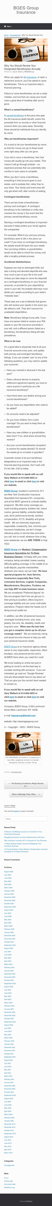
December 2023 (9, 974)
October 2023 (9, 980)
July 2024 (7, 951)
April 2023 (7, 999)
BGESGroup (29, 71)
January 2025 (9, 932)
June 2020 (7, 1105)
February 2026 (9, 891)
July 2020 (7, 1101)
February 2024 (9, 967)
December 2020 (9, 1085)
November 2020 (9, 1089)
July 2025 (7, 913)
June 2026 (7, 878)
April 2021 (7, 1073)
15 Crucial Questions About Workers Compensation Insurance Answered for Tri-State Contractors (26, 850)
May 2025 (7, 919)
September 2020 (10, 1095)
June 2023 (7, 993)
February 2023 (9, 1006)
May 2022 (7, 1034)
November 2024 (9, 939)
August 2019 (8, 1137)
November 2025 (9, 900)
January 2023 (9, 1009)
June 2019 (7, 1143)
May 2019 (7, 1146)
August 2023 (8, 986)
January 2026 (9, 894)
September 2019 (10, 1133)
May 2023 (7, 996)
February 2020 (9, 1117)
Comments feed (9, 1184)
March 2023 (8, 1002)
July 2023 (7, 990)
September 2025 (10, 907)
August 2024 (8, 948)
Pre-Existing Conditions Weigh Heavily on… (26, 784)
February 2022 (9, 1041)
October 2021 (9, 1054)
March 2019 (8, 1153)
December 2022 (9, 1012)
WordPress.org (9, 1187)
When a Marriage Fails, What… (26, 794)
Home (6, 35)
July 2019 (7, 1140)
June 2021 (7, 1066)
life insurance (30, 77)
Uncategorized (15, 35)
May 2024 (7, 958)
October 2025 (9, 903)
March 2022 (8, 1038)
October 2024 (9, 942)
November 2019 (9, 1127)
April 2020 (7, 1111)
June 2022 (7, 1031)
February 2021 (9, 1079)
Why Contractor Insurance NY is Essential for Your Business (25, 840)
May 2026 (7, 881)
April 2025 (7, 922)
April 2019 (7, 1149)
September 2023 (10, 983)
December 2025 (9, 897)
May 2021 (7, 1069)
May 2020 (7, 1108)
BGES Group (11, 490)
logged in (17, 811)
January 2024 (9, 970)
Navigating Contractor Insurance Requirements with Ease (24, 837)
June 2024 (7, 954)
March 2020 (8, 1114)
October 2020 (9, 1092)
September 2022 (10, 1022)
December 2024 (9, 935)
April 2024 (7, 961)
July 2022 (7, 1028)
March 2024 (8, 964)
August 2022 (8, 1025)
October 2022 (9, 1018)
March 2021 (8, 1076)
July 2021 (7, 1063)
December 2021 (9, 1047)
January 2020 (9, 1121)
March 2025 (8, 926)
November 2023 (9, 977)
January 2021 (9, 1082)
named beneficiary (15, 115)
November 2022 (9, 1015)
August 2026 (8, 871)
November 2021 (9, 1050)
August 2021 (8, 1060)
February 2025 (9, 929)
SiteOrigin (29, 1201)
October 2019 (9, 1130)
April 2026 (7, 884)
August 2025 (8, 910)
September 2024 (10, 945)
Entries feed (8, 1181)
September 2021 (10, 1057)
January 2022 (9, 1044)
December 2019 (9, 1124)
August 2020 (8, 1098)
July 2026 (7, 875)
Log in (6, 1178)
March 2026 (8, 887)
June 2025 (7, 916)
